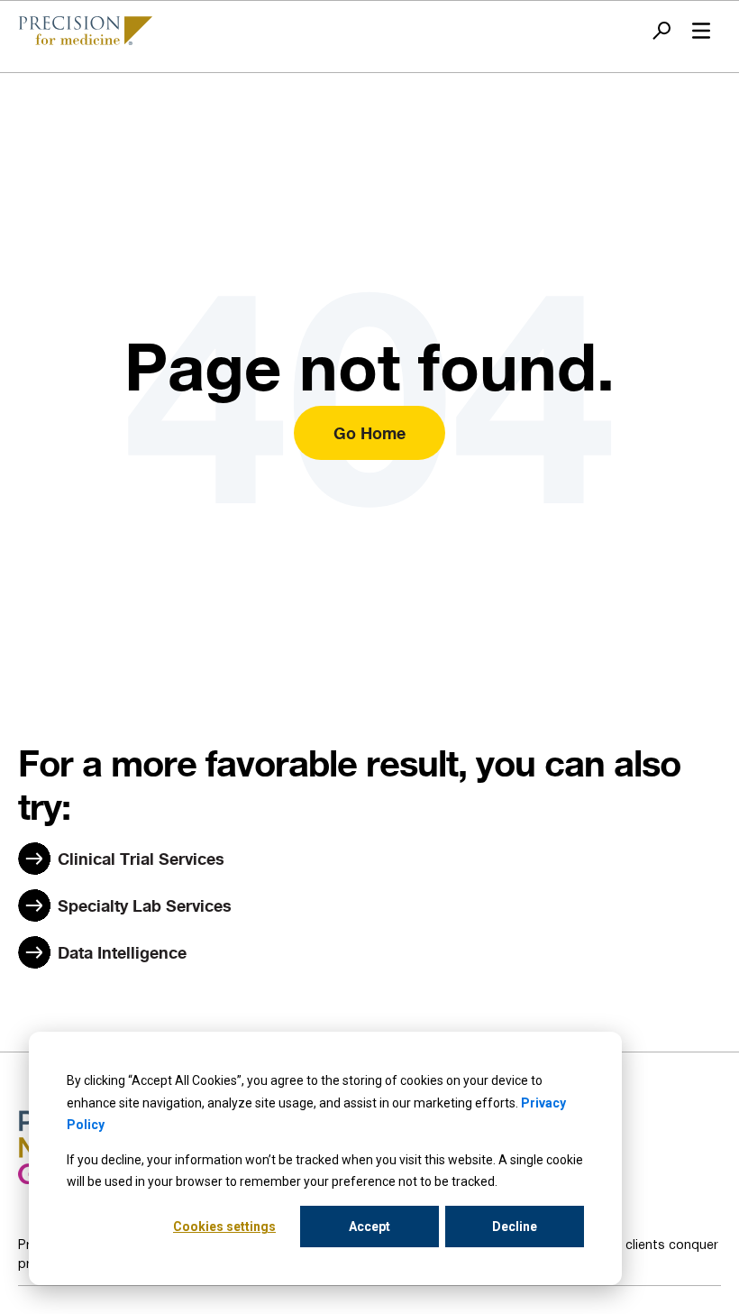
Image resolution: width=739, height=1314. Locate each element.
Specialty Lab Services (145, 905)
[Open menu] (701, 31)
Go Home (369, 433)
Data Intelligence (122, 952)
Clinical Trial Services (141, 858)
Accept (369, 1226)
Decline (514, 1226)
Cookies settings (224, 1226)
